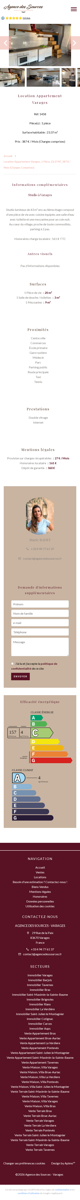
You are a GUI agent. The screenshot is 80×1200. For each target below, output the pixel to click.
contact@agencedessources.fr (42, 558)
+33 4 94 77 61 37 (42, 549)
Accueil (8, 156)
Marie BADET (40, 539)
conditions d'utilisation (28, 1193)
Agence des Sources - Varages (40, 926)
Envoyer (20, 676)
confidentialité (62, 1189)
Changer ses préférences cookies (24, 1163)
